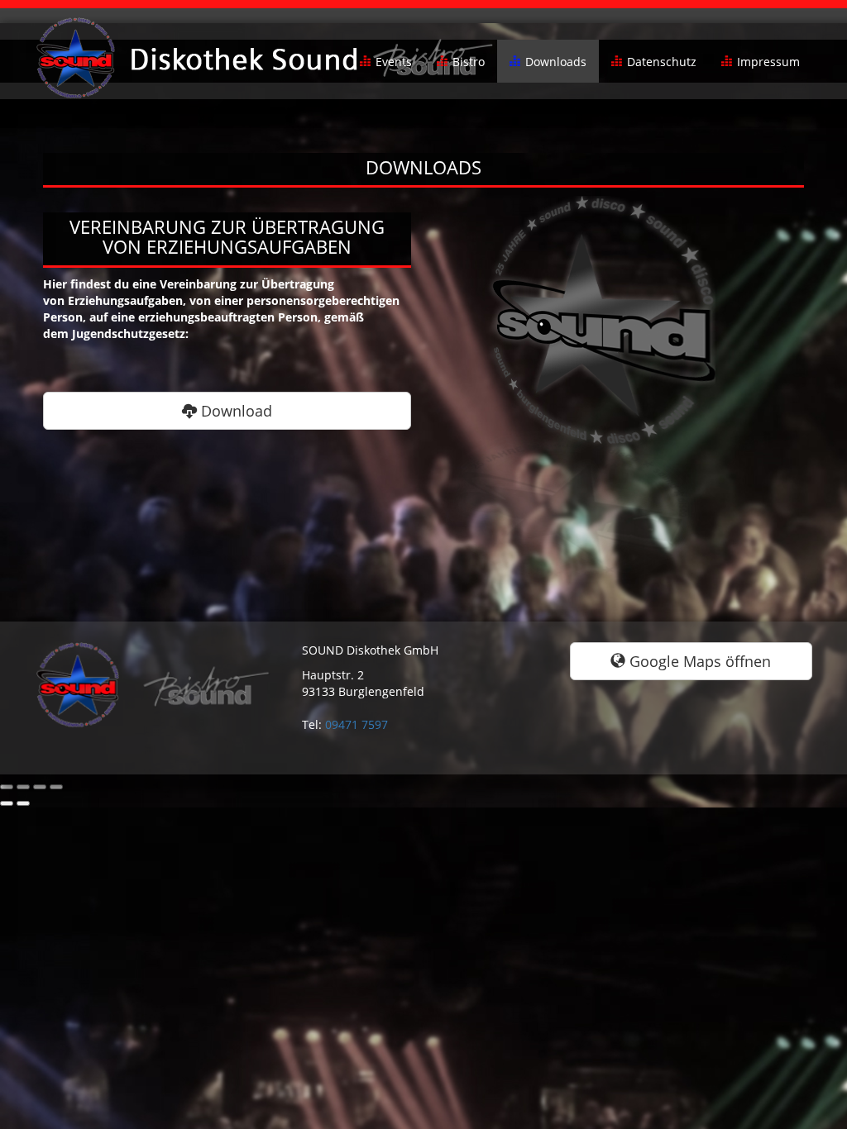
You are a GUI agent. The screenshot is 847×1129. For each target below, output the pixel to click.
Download (234, 411)
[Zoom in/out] (56, 786)
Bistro (468, 61)
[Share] (23, 786)
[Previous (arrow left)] (6, 803)
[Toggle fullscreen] (39, 786)
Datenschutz (661, 61)
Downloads (555, 61)
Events (394, 61)
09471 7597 (356, 724)
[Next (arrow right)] (23, 803)
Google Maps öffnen (698, 661)
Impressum (768, 61)
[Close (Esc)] (6, 786)
